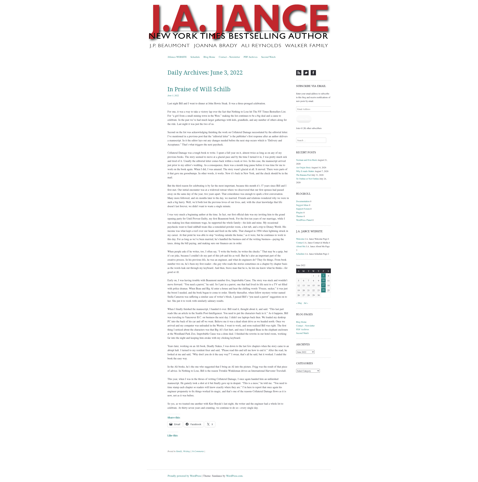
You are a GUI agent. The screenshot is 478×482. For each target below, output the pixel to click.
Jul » (306, 302)
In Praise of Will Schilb (199, 89)
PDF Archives (250, 57)
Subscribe (303, 118)
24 (323, 289)
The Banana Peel (303, 174)
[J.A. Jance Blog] (239, 27)
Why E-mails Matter (305, 171)
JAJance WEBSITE (177, 57)
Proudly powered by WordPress (184, 476)
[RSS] (298, 72)
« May (299, 302)
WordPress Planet (304, 219)
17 (323, 284)
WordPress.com (234, 476)
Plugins (299, 212)
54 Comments (198, 451)
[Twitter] (306, 72)
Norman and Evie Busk (306, 159)
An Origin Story (303, 167)
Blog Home (209, 57)
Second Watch (268, 57)
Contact (299, 242)
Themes (299, 216)
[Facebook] (313, 72)
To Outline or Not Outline (307, 178)
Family (179, 451)
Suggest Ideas (302, 204)
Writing (186, 451)
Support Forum (303, 208)
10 (323, 280)
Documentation (303, 201)
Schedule (195, 57)
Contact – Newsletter (229, 57)
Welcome (300, 238)
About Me (300, 246)
